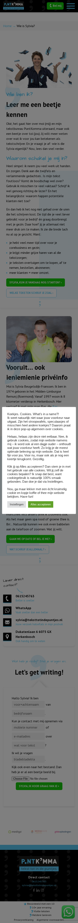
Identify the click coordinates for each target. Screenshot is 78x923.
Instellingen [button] (17, 504)
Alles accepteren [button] (41, 504)
